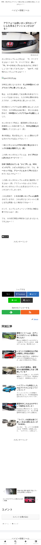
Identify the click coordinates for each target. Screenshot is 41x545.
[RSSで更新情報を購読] (30, 312)
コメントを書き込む (20, 517)
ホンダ (6, 236)
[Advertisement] (20, 264)
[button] (27, 300)
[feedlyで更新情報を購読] (11, 312)
